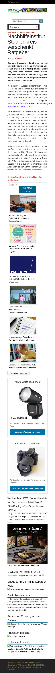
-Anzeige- (40, 589)
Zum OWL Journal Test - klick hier (27, 489)
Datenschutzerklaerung (25, 663)
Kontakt (37, 663)
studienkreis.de (20, 141)
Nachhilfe (37, 177)
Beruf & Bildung (12, 32)
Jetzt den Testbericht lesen (27, 432)
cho (19, 58)
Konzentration (26, 177)
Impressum (11, 663)
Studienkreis (13, 180)
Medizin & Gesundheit (27, 32)
